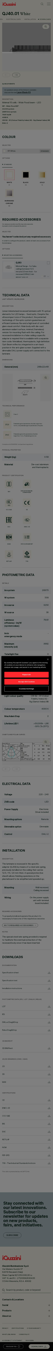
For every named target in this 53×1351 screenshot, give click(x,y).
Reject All (26, 674)
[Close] (48, 659)
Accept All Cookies (26, 681)
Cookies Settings (26, 689)
